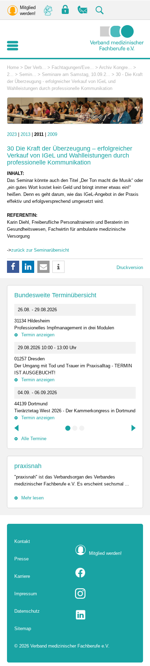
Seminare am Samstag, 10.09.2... (76, 74)
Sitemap (22, 628)
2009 (52, 134)
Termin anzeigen (37, 334)
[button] (13, 267)
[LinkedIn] (105, 614)
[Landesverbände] (48, 10)
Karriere (22, 576)
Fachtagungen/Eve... (73, 67)
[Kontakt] (82, 10)
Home (13, 67)
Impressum (25, 593)
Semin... (27, 74)
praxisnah (28, 465)
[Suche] (100, 10)
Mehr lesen (32, 497)
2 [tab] (75, 428)
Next (133, 428)
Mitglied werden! (105, 553)
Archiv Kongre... (115, 67)
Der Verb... (35, 67)
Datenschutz (27, 611)
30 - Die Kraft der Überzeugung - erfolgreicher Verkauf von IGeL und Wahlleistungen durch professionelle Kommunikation (75, 81)
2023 (12, 134)
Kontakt (22, 541)
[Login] (65, 10)
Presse (21, 558)
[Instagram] (105, 593)
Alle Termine (33, 438)
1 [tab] (68, 428)
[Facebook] (105, 572)
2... (10, 74)
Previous (17, 428)
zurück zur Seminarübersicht (40, 250)
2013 (25, 134)
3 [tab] (81, 428)
